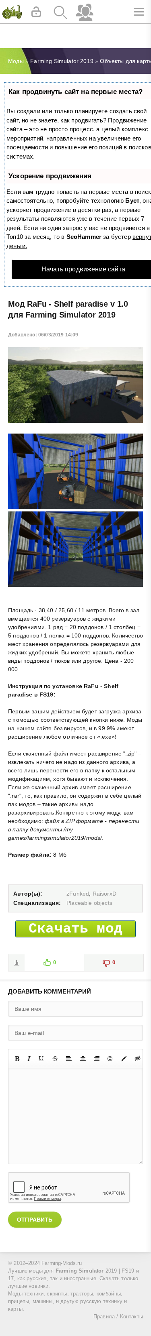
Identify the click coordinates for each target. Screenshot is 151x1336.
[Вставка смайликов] (110, 1058)
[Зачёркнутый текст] (55, 1058)
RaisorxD (104, 893)
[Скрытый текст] (138, 1058)
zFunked (77, 893)
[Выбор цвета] (124, 1058)
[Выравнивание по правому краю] (96, 1058)
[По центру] (83, 1058)
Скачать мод (75, 929)
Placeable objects (89, 903)
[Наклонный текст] (29, 1058)
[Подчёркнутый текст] (41, 1058)
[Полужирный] (17, 1058)
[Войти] (36, 12)
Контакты (131, 1317)
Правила (104, 1317)
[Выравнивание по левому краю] (69, 1058)
